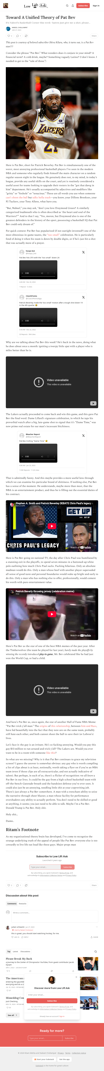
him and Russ (88, 726)
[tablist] (17, 903)
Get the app (64, 1059)
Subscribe (83, 5)
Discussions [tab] (25, 951)
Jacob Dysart (21, 968)
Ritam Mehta (21, 987)
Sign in (96, 5)
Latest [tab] (15, 951)
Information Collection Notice (51, 1009)
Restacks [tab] (22, 904)
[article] (52, 964)
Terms (67, 1053)
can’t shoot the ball (17, 197)
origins (44, 726)
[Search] (67, 5)
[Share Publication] (72, 5)
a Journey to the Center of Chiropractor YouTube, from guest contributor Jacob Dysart (40, 963)
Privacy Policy (71, 1009)
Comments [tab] (11, 904)
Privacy (61, 1053)
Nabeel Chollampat (20, 27)
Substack (39, 1065)
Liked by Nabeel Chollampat (23, 930)
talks (35, 197)
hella (41, 197)
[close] (76, 977)
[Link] (2, 829)
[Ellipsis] (97, 927)
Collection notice (79, 1053)
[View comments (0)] (30, 970)
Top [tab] (8, 951)
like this (50, 753)
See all (11, 1015)
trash (48, 197)
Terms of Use (64, 1006)
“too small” (53, 235)
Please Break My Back (19, 958)
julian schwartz (17, 927)
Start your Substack (45, 1059)
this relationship (60, 726)
